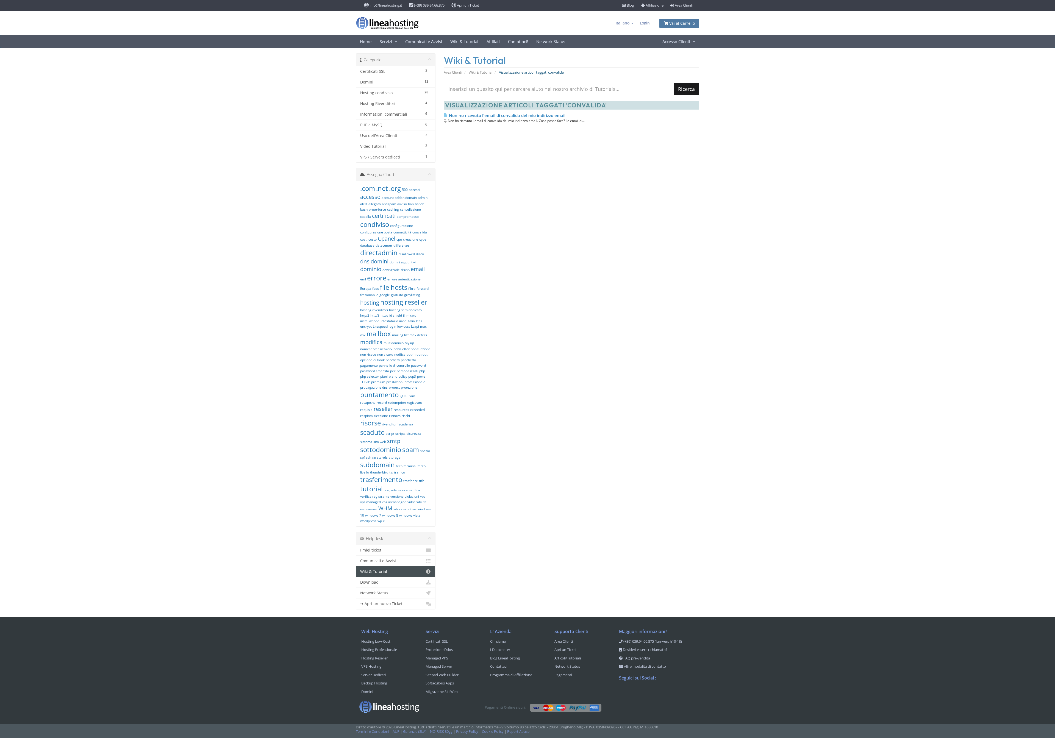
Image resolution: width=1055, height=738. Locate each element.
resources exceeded (409, 409)
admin (422, 197)
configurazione (401, 225)
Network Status (550, 41)
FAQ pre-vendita (636, 658)
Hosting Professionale (379, 649)
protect (394, 387)
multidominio (394, 343)
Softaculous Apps (440, 683)
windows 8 (390, 515)
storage (395, 457)
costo (372, 239)
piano (393, 376)
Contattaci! (518, 41)
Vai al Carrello (681, 23)
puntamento (379, 394)
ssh (368, 457)
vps (422, 496)
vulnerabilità (416, 502)
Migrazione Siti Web (442, 691)
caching (393, 209)
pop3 (412, 376)
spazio (425, 451)
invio (402, 321)
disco (420, 254)
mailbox (379, 333)
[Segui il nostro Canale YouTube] (645, 692)
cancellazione (410, 209)
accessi (414, 189)
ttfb (421, 480)
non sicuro (385, 354)
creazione (410, 239)
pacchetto (408, 360)
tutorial (371, 488)
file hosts (393, 287)
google (384, 295)
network (386, 349)
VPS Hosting (371, 666)
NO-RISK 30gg (441, 731)
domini (379, 261)
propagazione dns (374, 387)
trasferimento (381, 479)
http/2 (364, 315)
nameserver (369, 349)
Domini (367, 691)
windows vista (409, 515)
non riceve (368, 354)
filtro (411, 288)
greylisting (412, 295)
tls (391, 472)
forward (423, 288)
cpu (399, 239)
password (418, 365)
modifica (371, 342)
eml (363, 279)
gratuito (397, 295)
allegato (374, 204)
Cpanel (386, 238)
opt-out (422, 354)
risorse (370, 422)
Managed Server (439, 666)
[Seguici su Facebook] (623, 692)
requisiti (366, 409)
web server (368, 509)
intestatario (389, 321)
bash (364, 209)
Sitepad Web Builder (442, 674)
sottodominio (380, 449)
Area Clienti (683, 5)
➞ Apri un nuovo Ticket (381, 603)
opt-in (411, 354)
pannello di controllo (394, 365)
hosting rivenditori (374, 310)
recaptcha (368, 402)
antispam (389, 204)
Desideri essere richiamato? (644, 649)
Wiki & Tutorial (464, 41)
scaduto (372, 432)
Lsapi (415, 326)
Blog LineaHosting (505, 658)
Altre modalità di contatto (644, 666)
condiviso (374, 224)
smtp (393, 441)
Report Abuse (518, 731)
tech (399, 466)
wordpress (368, 521)
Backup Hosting (374, 683)
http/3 (374, 315)
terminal (410, 466)
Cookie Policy (493, 731)
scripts (400, 433)
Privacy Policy (467, 731)
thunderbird (379, 472)
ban (411, 204)
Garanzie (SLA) (414, 731)
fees (375, 288)
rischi (406, 415)
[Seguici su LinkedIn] (656, 692)
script (390, 433)
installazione (369, 321)
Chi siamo (498, 641)
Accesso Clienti (677, 41)
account (388, 197)
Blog (630, 5)
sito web (379, 441)
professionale (414, 382)
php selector (369, 376)
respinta (366, 415)
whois (397, 509)
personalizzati (407, 371)
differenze (401, 245)
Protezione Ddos (439, 649)
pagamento (369, 365)
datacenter (384, 245)
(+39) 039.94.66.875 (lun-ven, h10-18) (652, 641)
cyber (423, 239)
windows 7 (373, 515)
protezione (409, 387)
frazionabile (369, 295)
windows (410, 509)
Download (369, 582)
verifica (414, 490)
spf (362, 457)
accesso (370, 196)
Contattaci (498, 666)
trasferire (410, 480)
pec (393, 371)
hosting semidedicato (405, 310)
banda (419, 204)
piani (384, 376)
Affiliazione (654, 5)
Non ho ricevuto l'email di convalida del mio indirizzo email (506, 115)
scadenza (406, 424)
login (392, 326)
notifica (400, 354)
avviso (402, 204)
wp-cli (381, 521)
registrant (414, 402)
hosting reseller (403, 302)
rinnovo (395, 415)
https (384, 315)
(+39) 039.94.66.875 (429, 5)
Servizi (387, 41)
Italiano (623, 23)
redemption (397, 402)
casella (365, 216)
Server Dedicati (373, 674)
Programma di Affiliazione (511, 674)
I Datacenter (500, 649)
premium (378, 382)
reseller (383, 409)
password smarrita (374, 371)
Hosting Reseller (374, 658)
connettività (402, 232)
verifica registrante (374, 496)
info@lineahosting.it (385, 5)
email (418, 269)
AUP (396, 731)
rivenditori (390, 424)
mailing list (400, 335)
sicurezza (414, 433)
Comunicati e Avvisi (423, 41)
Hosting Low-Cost (375, 641)
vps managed (370, 502)
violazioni (412, 496)
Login (645, 23)
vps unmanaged (394, 502)
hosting (369, 302)
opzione (366, 360)
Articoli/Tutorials (567, 658)
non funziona (421, 349)
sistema (366, 441)
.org (395, 188)
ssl (374, 457)
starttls (382, 457)
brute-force (377, 209)
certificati (384, 215)
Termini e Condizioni (372, 731)
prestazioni (394, 382)
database (367, 245)
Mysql (409, 343)
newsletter (401, 349)
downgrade (391, 270)
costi (363, 239)
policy (402, 376)
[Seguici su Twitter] (634, 692)
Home (365, 41)
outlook (379, 360)
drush (405, 270)
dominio (370, 269)
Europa (365, 288)
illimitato (409, 315)
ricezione (381, 415)
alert (363, 204)
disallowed (407, 254)
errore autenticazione (404, 279)
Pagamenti (563, 674)
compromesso (408, 216)
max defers (418, 335)
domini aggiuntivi (403, 262)
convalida (419, 232)
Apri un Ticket (467, 5)
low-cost (403, 326)
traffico (399, 472)
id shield (395, 315)
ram (412, 396)
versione (397, 496)
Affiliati (493, 41)
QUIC (404, 396)
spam (410, 449)
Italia (411, 321)
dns (365, 261)
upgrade (390, 490)
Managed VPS (437, 658)
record (382, 402)
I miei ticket (370, 550)
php (422, 371)
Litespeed (380, 326)
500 (405, 189)
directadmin (379, 252)
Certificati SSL (437, 641)
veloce (403, 490)
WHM (385, 508)
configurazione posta (376, 232)
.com (367, 188)
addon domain (406, 197)
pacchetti (393, 360)
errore (376, 277)
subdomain (377, 464)
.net (382, 188)
